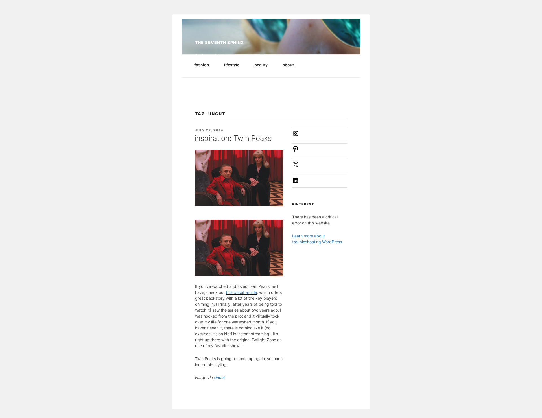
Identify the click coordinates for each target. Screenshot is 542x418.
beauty (261, 64)
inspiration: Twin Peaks (233, 138)
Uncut (219, 377)
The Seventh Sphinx (219, 42)
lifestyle (231, 64)
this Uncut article (241, 292)
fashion (201, 64)
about (288, 64)
